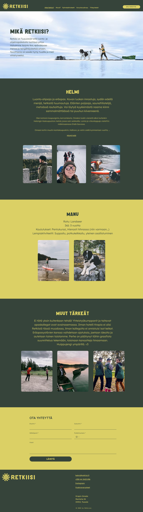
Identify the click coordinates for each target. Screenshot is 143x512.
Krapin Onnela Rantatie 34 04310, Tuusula (82, 499)
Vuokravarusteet (82, 487)
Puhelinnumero (80, 433)
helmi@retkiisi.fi (82, 475)
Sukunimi (78, 424)
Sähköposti (34, 433)
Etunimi (33, 424)
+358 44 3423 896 (82, 479)
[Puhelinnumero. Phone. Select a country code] (77, 437)
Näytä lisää (71, 135)
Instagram (80, 483)
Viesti (31, 442)
